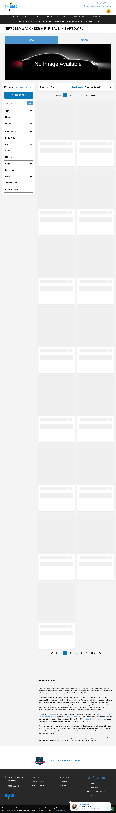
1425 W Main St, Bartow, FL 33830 (98, 6)
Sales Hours (37, 777)
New (24, 17)
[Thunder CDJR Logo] (11, 12)
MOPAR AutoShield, (73, 716)
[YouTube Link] (103, 778)
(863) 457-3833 (105, 3)
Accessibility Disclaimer (65, 761)
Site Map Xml (92, 787)
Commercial (78, 17)
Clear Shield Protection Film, (96, 719)
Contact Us (65, 777)
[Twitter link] (97, 778)
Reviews (63, 781)
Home (15, 17)
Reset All (20, 95)
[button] (70, 802)
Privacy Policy (60, 810)
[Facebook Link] (93, 778)
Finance (96, 17)
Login (89, 795)
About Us (91, 22)
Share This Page (26, 87)
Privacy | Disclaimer (96, 791)
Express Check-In (53, 22)
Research (73, 22)
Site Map (90, 783)
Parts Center (38, 785)
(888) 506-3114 (14, 786)
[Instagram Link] (88, 778)
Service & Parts (27, 22)
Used (35, 17)
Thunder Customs (55, 17)
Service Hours (38, 781)
